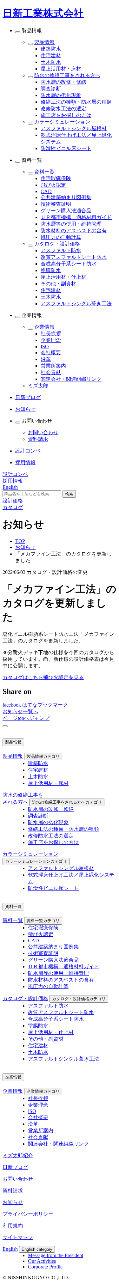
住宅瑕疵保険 (56, 178)
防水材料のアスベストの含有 (74, 230)
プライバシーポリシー (28, 1214)
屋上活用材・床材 (61, 68)
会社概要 (51, 352)
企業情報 (44, 327)
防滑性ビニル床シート (66, 148)
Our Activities (42, 1261)
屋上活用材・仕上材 (63, 277)
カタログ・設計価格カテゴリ (79, 998)
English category (37, 1249)
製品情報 (44, 42)
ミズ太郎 (38, 385)
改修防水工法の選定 (63, 108)
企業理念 (51, 340)
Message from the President (55, 1255)
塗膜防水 (51, 270)
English (10, 1249)
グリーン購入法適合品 (66, 210)
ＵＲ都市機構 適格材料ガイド (76, 217)
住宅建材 (51, 55)
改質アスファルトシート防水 (74, 257)
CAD (46, 191)
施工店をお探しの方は (66, 115)
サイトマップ (18, 1237)
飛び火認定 (53, 185)
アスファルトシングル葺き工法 (76, 303)
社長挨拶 (51, 333)
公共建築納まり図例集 (66, 197)
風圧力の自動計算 (61, 237)
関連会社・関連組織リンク (71, 379)
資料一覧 (44, 171)
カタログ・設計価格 (57, 243)
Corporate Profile (45, 1266)
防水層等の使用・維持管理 (71, 224)
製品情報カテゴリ (43, 756)
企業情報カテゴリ (43, 1091)
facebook (12, 705)
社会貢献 (51, 372)
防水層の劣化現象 (61, 95)
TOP (20, 541)
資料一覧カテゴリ (43, 920)
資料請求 (38, 439)
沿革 (46, 359)
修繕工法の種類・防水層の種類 (76, 102)
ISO (45, 346)
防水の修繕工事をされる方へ (67, 75)
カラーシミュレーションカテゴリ (36, 861)
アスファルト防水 (61, 250)
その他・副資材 (58, 283)
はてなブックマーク (45, 705)
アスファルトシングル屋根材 (74, 128)
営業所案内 (53, 365)
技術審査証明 (56, 204)
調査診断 (51, 88)
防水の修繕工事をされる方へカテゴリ (67, 802)
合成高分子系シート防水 (68, 263)
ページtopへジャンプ (26, 718)
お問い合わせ (43, 432)
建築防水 (51, 49)
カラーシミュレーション (62, 122)
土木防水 (51, 62)
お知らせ (25, 547)
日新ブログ (15, 1167)
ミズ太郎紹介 (18, 1155)
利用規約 (13, 1225)
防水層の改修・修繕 (63, 82)
